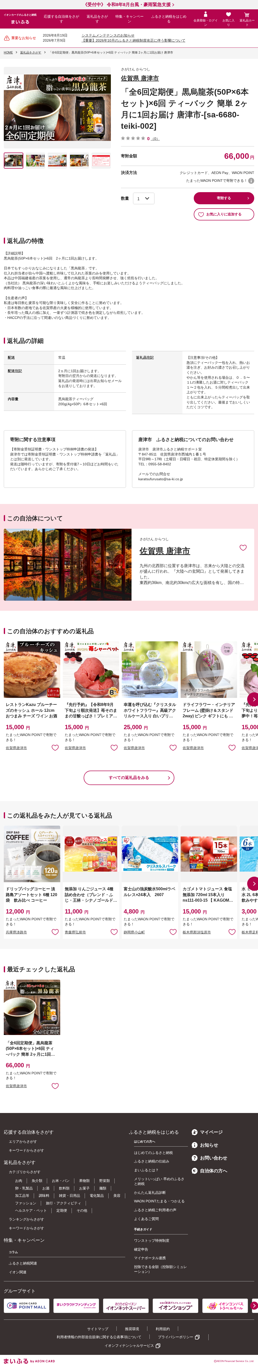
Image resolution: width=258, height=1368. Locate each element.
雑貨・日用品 (69, 1196)
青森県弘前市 (75, 932)
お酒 (45, 1188)
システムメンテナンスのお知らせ (108, 35)
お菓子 (84, 1188)
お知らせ (209, 1145)
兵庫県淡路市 (16, 932)
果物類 (84, 1181)
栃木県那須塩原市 (197, 932)
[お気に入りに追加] (243, 547)
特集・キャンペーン (129, 18)
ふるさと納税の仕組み (151, 1161)
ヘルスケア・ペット (31, 1210)
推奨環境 (132, 1329)
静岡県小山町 (134, 932)
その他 (82, 1210)
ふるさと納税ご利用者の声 (155, 1210)
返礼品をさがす (97, 18)
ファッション (25, 1203)
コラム (13, 1252)
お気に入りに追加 (243, 547)
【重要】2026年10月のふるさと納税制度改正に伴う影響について (133, 40)
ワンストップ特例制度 (151, 1240)
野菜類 (104, 1181)
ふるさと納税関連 (23, 1263)
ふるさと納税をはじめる (168, 18)
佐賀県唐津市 (16, 748)
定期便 (61, 1210)
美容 (116, 1196)
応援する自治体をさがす (61, 18)
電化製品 (97, 1196)
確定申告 (141, 1249)
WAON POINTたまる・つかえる (159, 1201)
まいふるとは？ (146, 1170)
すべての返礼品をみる (129, 777)
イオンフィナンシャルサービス (129, 1346)
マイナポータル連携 (150, 1258)
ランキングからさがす (26, 1219)
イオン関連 (17, 1272)
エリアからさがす (23, 1141)
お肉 (18, 1181)
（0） (155, 139)
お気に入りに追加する (224, 214)
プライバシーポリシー (175, 1337)
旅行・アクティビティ (63, 1203)
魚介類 (37, 1181)
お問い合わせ (213, 1157)
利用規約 (163, 1329)
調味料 (44, 1196)
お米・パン (61, 1181)
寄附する (224, 198)
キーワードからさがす (26, 1150)
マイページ (211, 1132)
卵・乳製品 (24, 1188)
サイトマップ (97, 1329)
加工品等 (22, 1196)
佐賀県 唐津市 (140, 78)
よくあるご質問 (146, 1219)
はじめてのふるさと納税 (153, 1153)
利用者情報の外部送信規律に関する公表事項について (99, 1337)
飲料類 (64, 1188)
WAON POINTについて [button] (251, 181)
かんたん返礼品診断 (150, 1192)
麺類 (102, 1188)
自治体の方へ (213, 1170)
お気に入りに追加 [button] (55, 747)
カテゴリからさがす (25, 1172)
